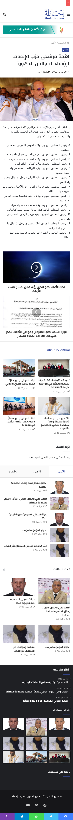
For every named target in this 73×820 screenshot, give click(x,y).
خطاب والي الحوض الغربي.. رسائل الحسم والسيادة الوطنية (25, 501)
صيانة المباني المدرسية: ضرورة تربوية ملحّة (28, 516)
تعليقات (12, 471)
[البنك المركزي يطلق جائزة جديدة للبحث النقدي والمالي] (19, 368)
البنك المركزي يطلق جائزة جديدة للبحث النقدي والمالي (20, 382)
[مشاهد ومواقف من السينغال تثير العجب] (59, 550)
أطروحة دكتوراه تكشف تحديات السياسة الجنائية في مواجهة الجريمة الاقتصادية (54, 383)
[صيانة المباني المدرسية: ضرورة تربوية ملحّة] (59, 519)
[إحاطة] (54, 14)
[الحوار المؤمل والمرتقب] (59, 535)
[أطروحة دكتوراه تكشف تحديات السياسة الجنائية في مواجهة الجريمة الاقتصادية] (54, 368)
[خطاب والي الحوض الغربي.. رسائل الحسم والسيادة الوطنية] (59, 503)
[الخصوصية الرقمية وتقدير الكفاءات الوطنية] (59, 487)
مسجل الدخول (48, 457)
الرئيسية (62, 42)
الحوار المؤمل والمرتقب (34, 530)
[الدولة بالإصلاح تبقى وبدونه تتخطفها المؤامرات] (13, 743)
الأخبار (53, 42)
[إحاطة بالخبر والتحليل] (36, 29)
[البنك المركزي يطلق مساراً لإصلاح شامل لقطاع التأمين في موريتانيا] (19, 406)
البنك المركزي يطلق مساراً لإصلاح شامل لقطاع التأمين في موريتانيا (21, 421)
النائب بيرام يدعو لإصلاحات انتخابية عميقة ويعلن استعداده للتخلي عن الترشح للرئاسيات (55, 423)
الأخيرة (37, 471)
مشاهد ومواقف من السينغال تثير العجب (25, 546)
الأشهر (61, 471)
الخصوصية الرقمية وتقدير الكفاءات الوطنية (29, 485)
